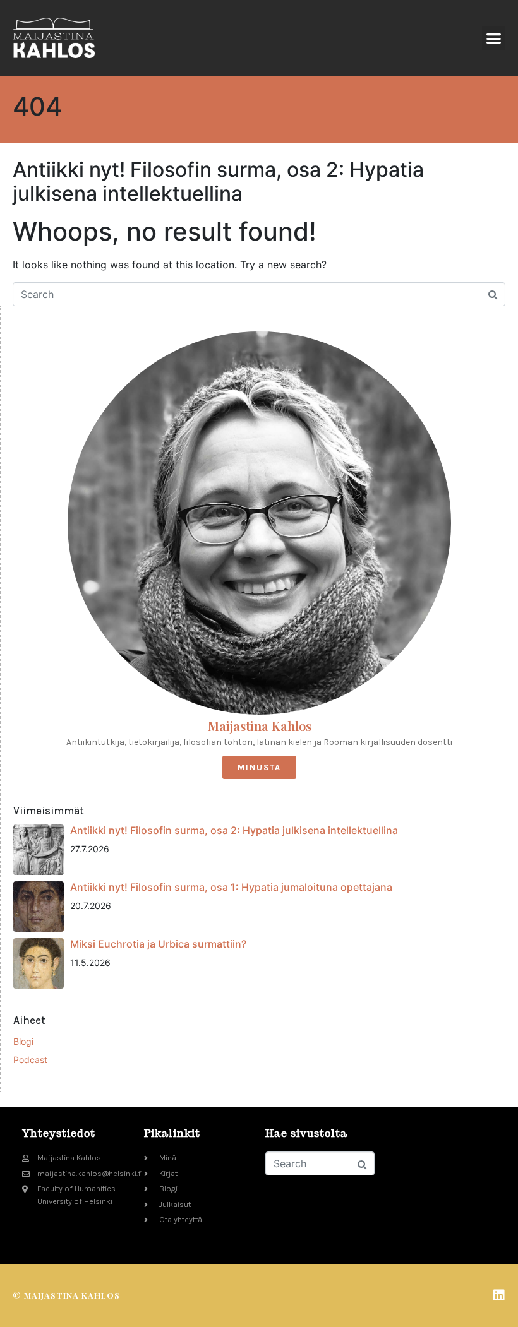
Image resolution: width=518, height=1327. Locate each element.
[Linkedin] (499, 1295)
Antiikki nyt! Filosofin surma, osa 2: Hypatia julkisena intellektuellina (218, 181)
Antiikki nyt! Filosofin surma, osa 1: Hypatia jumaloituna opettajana (231, 887)
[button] (494, 38)
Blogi (23, 1041)
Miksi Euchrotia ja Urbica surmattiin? (158, 943)
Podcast (30, 1059)
